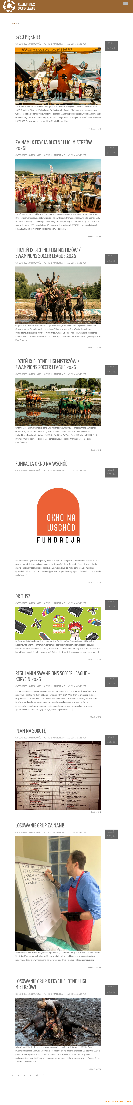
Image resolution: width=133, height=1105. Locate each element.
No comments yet (76, 44)
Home (14, 23)
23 (37, 1075)
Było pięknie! (27, 37)
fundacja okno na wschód (41, 464)
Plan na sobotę (30, 731)
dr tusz (22, 596)
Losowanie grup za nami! (39, 826)
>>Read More (94, 129)
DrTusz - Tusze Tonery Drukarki (117, 1101)
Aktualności (35, 44)
